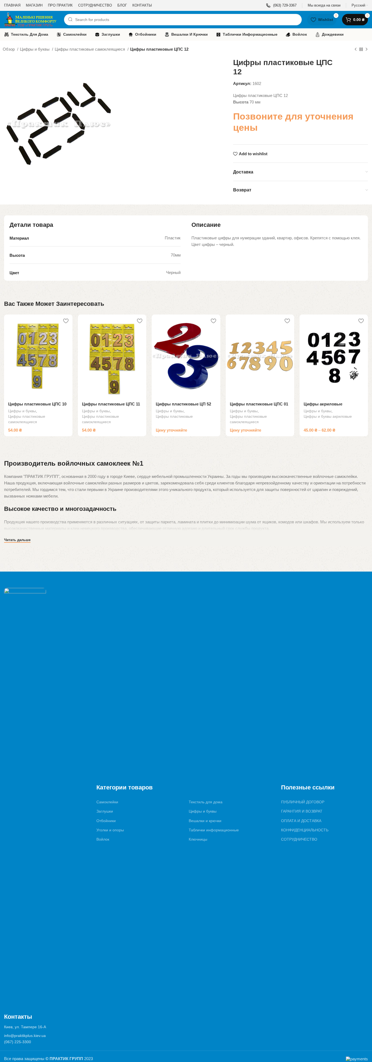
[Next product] (366, 49)
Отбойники (106, 821)
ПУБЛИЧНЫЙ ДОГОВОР (302, 802)
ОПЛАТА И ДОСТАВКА (301, 821)
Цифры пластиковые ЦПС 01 (259, 404)
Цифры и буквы (35, 49)
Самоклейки (107, 802)
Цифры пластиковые (174, 416)
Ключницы (198, 839)
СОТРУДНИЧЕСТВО (299, 839)
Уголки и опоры (110, 830)
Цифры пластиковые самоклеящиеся (90, 49)
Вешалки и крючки (205, 821)
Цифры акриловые (323, 404)
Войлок (102, 839)
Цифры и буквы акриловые (328, 416)
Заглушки (104, 811)
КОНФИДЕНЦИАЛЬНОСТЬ (304, 830)
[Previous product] (355, 49)
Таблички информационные (214, 830)
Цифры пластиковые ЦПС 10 (37, 404)
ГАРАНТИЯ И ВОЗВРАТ (301, 811)
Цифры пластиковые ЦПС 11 (111, 404)
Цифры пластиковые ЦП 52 (183, 404)
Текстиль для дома (205, 802)
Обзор (9, 49)
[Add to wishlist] (65, 321)
